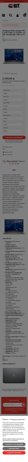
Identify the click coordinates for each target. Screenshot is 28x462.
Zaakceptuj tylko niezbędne (14, 444)
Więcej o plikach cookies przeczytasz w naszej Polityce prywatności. (13, 439)
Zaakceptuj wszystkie (14, 452)
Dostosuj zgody (14, 448)
